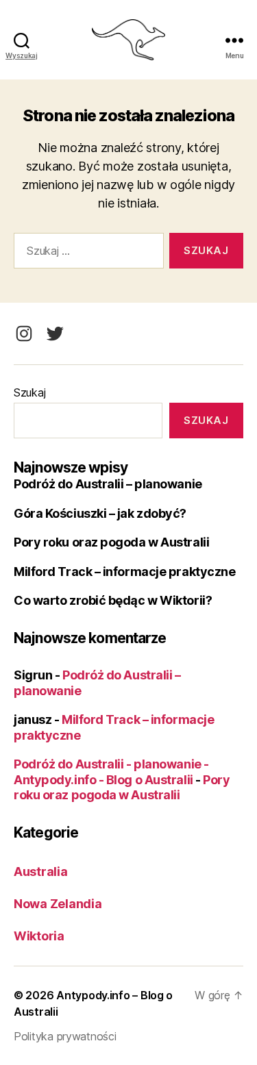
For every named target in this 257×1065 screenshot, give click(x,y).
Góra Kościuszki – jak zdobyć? (100, 513)
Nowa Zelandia (58, 904)
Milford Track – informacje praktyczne (124, 571)
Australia (41, 871)
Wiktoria (39, 936)
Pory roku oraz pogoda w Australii (111, 542)
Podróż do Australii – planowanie (108, 484)
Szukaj (29, 392)
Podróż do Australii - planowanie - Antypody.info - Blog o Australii (111, 772)
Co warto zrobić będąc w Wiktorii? (113, 600)
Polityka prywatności (65, 1036)
